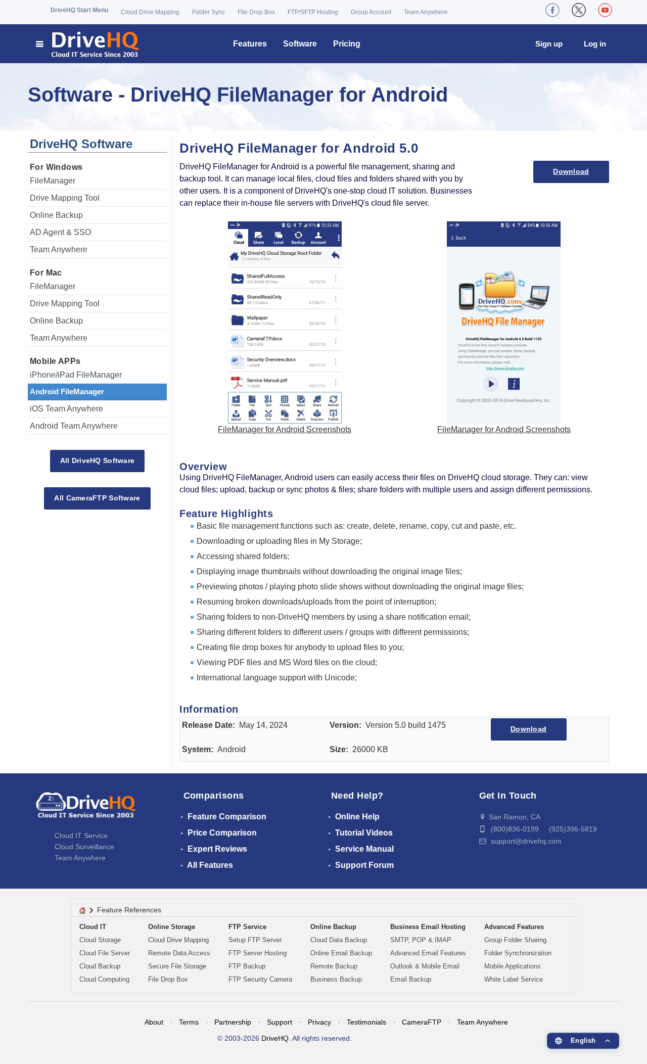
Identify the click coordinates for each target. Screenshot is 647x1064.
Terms (189, 1022)
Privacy (319, 1022)
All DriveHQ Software (97, 460)
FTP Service (247, 927)
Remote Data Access (179, 953)
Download (571, 171)
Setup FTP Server (255, 940)
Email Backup (410, 979)
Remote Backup (333, 966)
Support (279, 1022)
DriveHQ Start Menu (79, 10)
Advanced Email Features (428, 953)
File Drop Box (256, 12)
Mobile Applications (512, 966)
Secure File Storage (177, 966)
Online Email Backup (341, 953)
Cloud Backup (99, 966)
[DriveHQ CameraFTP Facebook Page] (552, 10)
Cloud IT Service (81, 835)
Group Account (371, 12)
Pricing (346, 43)
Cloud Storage (100, 940)
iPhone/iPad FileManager (76, 375)
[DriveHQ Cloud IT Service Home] (88, 44)
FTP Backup (246, 966)
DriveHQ (275, 1038)
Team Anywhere (426, 12)
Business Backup (336, 979)
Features (250, 43)
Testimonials (366, 1022)
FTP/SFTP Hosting (313, 12)
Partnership (232, 1022)
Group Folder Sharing (515, 940)
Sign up (549, 43)
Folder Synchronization (517, 953)
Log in (595, 43)
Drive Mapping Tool (65, 198)
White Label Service (513, 979)
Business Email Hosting (428, 927)
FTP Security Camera (260, 979)
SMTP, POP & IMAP (420, 940)
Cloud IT (92, 927)
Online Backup (56, 215)
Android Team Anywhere (74, 426)
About (154, 1022)
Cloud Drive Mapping (150, 12)
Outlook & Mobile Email (424, 966)
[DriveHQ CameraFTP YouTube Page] (605, 10)
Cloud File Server (104, 953)
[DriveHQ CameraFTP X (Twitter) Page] (579, 10)
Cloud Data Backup (338, 940)
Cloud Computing (104, 979)
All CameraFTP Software (97, 498)
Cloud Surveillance (84, 847)
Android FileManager (67, 391)
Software (300, 43)
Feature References (129, 910)
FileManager (52, 180)
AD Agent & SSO (60, 232)
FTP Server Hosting (257, 953)
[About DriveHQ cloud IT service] (85, 810)
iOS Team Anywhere (66, 408)
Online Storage (171, 927)
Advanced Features (514, 927)
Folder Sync (208, 12)
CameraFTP (421, 1022)
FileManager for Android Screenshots (284, 429)
